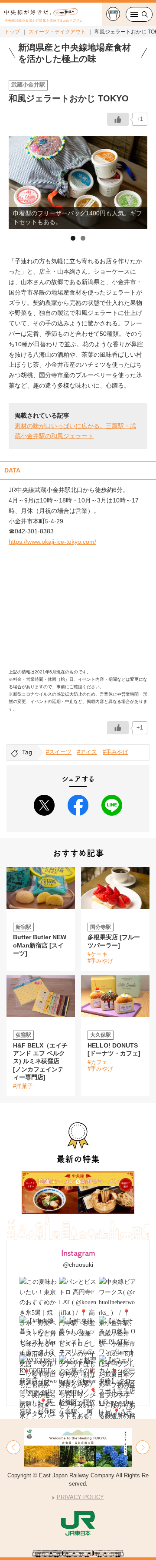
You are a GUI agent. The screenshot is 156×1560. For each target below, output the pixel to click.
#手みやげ (115, 752)
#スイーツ (59, 752)
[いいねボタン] (118, 119)
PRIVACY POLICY (80, 1497)
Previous (19, 180)
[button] (13, 1447)
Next (136, 180)
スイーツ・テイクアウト (57, 32)
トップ (12, 32)
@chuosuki (78, 1264)
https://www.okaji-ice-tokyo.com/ (52, 541)
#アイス (87, 752)
